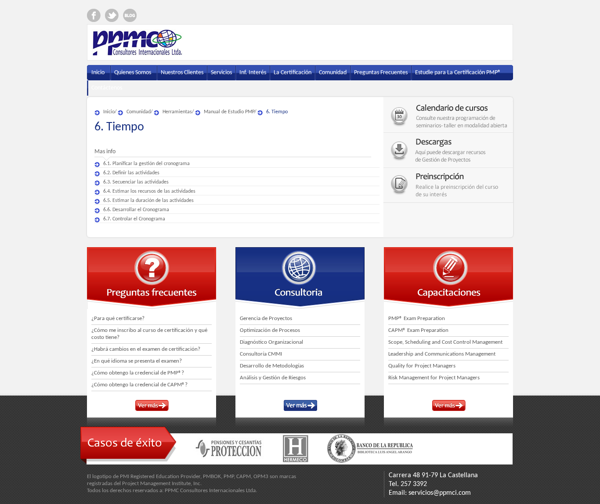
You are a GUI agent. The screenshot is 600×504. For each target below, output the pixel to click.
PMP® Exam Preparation (416, 318)
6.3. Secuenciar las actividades (136, 182)
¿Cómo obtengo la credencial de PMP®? (137, 373)
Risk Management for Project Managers (434, 378)
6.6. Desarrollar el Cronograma (136, 209)
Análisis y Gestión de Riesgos (273, 378)
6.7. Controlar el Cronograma (134, 219)
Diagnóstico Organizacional (271, 342)
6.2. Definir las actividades (131, 173)
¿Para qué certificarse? (118, 318)
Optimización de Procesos (270, 330)
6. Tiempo (277, 112)
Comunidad (139, 112)
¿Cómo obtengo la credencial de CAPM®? (139, 385)
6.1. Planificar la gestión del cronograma (146, 163)
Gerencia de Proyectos (266, 318)
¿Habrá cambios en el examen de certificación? (145, 349)
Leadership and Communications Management (441, 354)
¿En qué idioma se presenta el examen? (136, 361)
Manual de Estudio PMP (229, 112)
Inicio (109, 112)
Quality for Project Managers (421, 366)
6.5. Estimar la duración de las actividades (148, 200)
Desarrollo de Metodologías (272, 366)
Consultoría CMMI (261, 354)
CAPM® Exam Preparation (418, 330)
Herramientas (177, 112)
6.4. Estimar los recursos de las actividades (149, 191)
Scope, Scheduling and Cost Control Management (445, 342)
